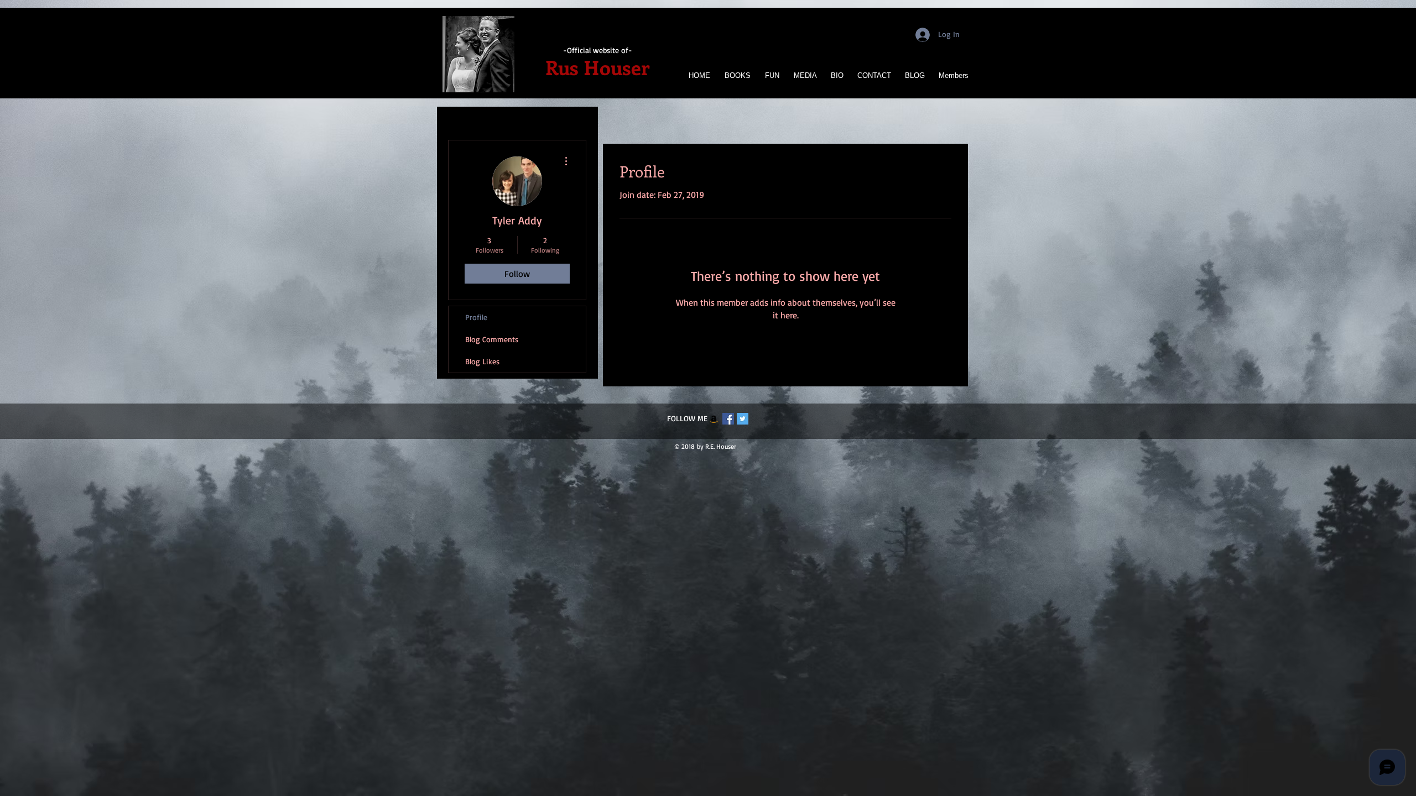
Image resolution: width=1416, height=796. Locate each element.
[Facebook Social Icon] (728, 419)
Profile (476, 317)
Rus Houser (597, 67)
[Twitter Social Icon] (742, 419)
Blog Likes (482, 361)
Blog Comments (491, 339)
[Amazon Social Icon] (714, 419)
